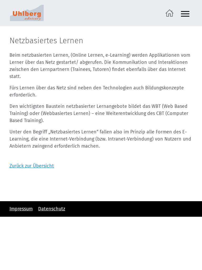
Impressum (21, 209)
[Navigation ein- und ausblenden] (185, 13)
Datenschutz (51, 209)
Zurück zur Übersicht (31, 166)
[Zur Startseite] (169, 13)
